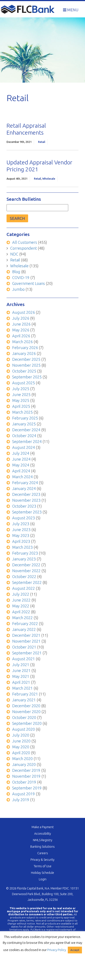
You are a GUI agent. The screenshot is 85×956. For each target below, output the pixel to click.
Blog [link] (16, 271)
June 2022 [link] (21, 600)
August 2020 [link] (23, 729)
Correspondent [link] (23, 248)
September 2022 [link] (27, 582)
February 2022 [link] (25, 623)
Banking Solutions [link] (42, 846)
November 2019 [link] (26, 776)
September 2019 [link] (27, 788)
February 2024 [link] (25, 482)
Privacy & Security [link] (42, 859)
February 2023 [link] (25, 553)
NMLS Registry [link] (42, 840)
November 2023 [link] (26, 500)
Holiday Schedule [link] (42, 872)
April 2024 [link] (21, 471)
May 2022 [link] (20, 606)
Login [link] (42, 879)
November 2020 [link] (26, 711)
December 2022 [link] (26, 565)
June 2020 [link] (21, 741)
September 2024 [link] (27, 441)
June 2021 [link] (21, 670)
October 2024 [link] (24, 435)
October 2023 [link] (24, 506)
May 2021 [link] (20, 676)
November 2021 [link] (26, 641)
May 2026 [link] (20, 330)
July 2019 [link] (20, 799)
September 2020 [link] (27, 723)
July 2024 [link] (20, 453)
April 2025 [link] (21, 406)
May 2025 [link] (20, 400)
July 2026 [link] (20, 318)
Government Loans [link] (28, 283)
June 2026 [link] (21, 324)
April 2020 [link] (21, 752)
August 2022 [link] (23, 588)
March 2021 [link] (22, 688)
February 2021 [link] (25, 694)
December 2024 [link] (26, 430)
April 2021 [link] (21, 682)
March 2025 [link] (22, 412)
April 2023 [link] (21, 541)
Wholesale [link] (48, 178)
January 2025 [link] (24, 424)
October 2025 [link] (24, 371)
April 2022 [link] (21, 612)
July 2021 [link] (20, 664)
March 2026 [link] (22, 341)
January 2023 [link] (24, 559)
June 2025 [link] (21, 394)
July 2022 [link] (20, 594)
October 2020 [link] (24, 717)
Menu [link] (72, 10)
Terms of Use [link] (42, 866)
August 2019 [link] (23, 794)
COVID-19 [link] (20, 277)
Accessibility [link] (42, 833)
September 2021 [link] (27, 653)
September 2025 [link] (27, 377)
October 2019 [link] (24, 782)
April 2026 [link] (21, 336)
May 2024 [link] (20, 465)
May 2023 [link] (20, 535)
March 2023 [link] (22, 547)
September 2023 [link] (27, 512)
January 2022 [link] (24, 629)
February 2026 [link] (25, 347)
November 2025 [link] (26, 365)
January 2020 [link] (24, 764)
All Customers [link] (24, 242)
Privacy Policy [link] (56, 950)
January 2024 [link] (24, 488)
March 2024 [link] (22, 477)
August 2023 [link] (23, 518)
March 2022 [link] (22, 617)
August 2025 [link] (23, 383)
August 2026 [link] (23, 312)
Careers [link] (42, 853)
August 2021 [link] (23, 659)
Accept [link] (74, 949)
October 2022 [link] (24, 576)
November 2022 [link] (26, 570)
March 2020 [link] (22, 758)
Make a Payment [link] (43, 827)
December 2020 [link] (26, 706)
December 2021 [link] (26, 635)
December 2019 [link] (26, 770)
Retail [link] (41, 141)
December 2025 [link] (26, 359)
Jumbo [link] (18, 289)
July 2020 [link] (20, 735)
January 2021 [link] (24, 700)
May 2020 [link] (20, 747)
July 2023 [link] (20, 523)
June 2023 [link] (21, 529)
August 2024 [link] (23, 447)
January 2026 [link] (24, 353)
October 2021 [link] (24, 647)
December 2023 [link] (26, 494)
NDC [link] (14, 254)
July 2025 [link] (20, 388)
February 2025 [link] (25, 418)
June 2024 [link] (21, 459)
